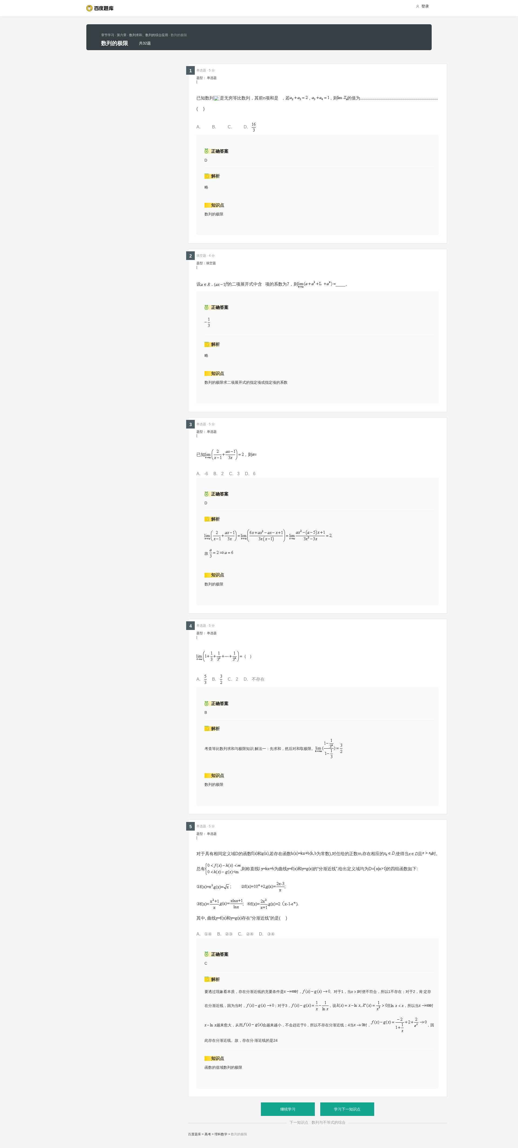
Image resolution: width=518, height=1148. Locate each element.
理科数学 (220, 1134)
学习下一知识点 (347, 1109)
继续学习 (287, 1109)
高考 (208, 1134)
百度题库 (194, 1134)
